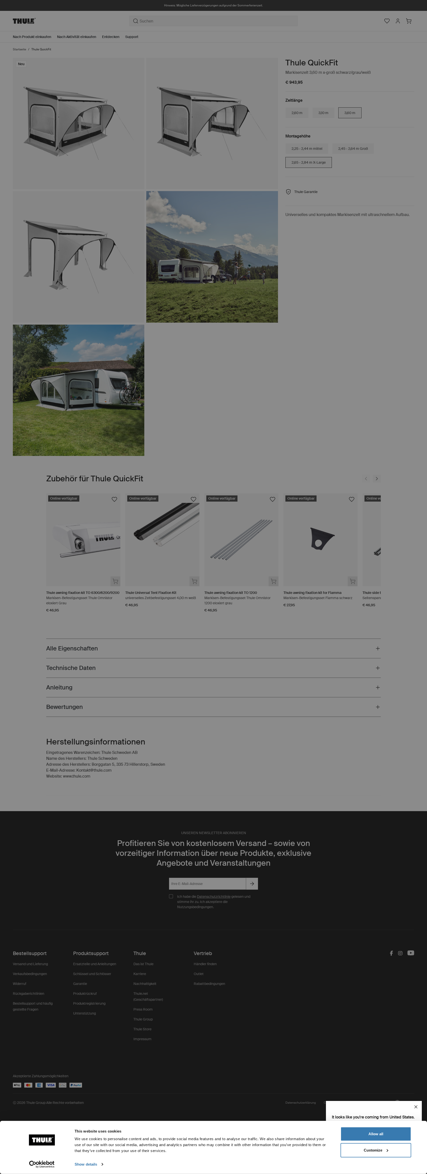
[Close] (416, 1107)
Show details (86, 1164)
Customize (373, 1150)
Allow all (375, 1134)
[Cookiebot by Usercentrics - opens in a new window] (42, 1164)
